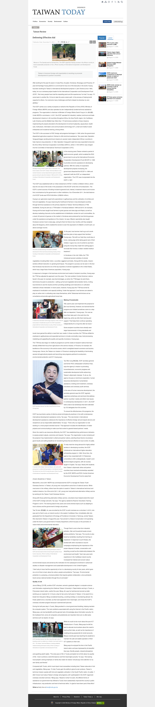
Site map (99, 697)
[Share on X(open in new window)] (60, 42)
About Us (56, 697)
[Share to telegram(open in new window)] (64, 42)
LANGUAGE (117, 21)
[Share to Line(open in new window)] (62, 42)
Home (35, 27)
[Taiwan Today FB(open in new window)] (112, 1)
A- (91, 42)
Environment (58, 21)
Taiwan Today (87, 697)
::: (32, 5)
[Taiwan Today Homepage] (102, 1)
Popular (102, 38)
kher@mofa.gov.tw (52, 687)
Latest (110, 38)
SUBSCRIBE (107, 21)
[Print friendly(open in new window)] (66, 42)
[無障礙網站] (100, 703)
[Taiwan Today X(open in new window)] (115, 1)
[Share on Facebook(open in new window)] (58, 42)
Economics (42, 21)
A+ (94, 42)
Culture (65, 21)
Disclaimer (77, 697)
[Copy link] (69, 42)
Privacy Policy (66, 697)
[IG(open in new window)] (108, 1)
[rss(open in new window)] (118, 1)
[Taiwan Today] (59, 12)
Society (50, 21)
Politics (35, 21)
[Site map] (105, 1)
